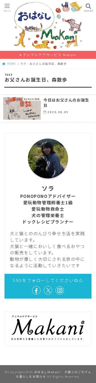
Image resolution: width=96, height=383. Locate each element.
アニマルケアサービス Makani (50, 54)
